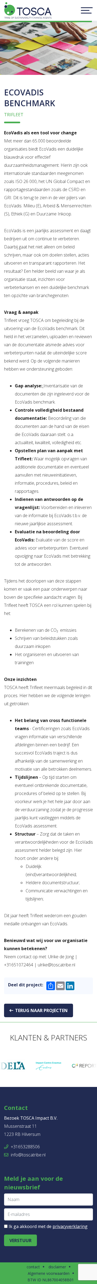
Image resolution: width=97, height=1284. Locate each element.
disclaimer (57, 1266)
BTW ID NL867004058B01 (50, 1279)
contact (33, 1266)
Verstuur (20, 1240)
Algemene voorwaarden (49, 1273)
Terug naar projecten (41, 1010)
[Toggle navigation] (87, 10)
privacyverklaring (70, 1226)
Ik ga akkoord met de (48, 1226)
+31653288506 (25, 1147)
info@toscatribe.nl (28, 1155)
